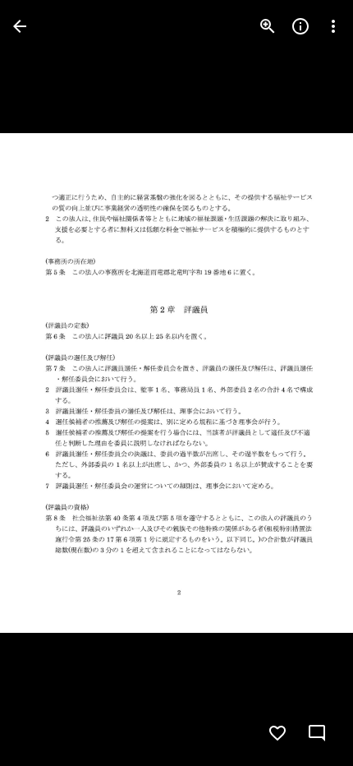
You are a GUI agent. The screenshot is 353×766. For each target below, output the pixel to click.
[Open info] (300, 26)
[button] (46, 383)
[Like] (277, 733)
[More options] (333, 26)
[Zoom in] (267, 26)
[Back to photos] (19, 26)
